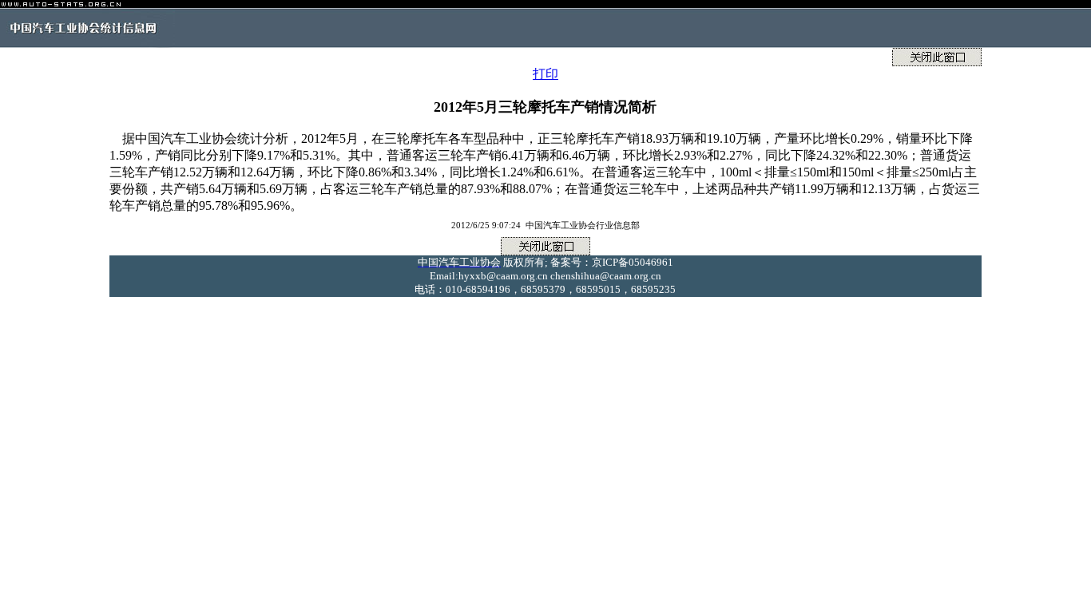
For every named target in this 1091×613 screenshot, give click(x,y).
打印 (545, 74)
